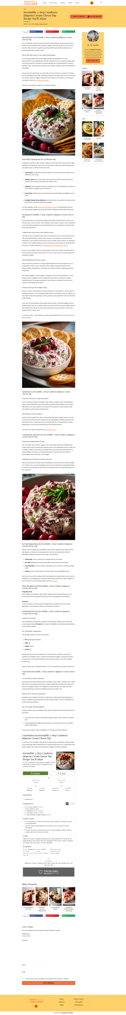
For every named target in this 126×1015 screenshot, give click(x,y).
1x (67, 803)
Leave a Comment (43, 24)
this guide (54, 581)
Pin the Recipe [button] (95, 16)
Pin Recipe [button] (63, 773)
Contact (62, 1002)
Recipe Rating (26, 934)
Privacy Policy (79, 999)
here (28, 661)
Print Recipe (36, 773)
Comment (25, 940)
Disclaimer (78, 1002)
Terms (62, 1005)
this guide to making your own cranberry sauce (54, 245)
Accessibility (78, 1005)
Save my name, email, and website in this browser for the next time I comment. (47, 979)
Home (25, 9)
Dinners (62, 3)
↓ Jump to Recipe (78, 16)
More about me (92, 60)
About (77, 3)
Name (24, 965)
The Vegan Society (51, 429)
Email (24, 972)
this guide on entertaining (42, 80)
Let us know (47, 873)
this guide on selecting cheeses (48, 207)
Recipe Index (53, 3)
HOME (44, 3)
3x (73, 803)
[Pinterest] (91, 3)
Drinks (70, 3)
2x (70, 803)
